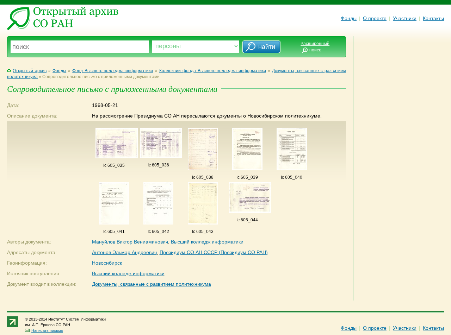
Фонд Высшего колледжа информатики (112, 70)
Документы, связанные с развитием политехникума (151, 284)
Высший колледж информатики (207, 242)
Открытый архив (30, 70)
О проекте (375, 18)
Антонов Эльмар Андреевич (124, 252)
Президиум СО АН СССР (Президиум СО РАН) (214, 252)
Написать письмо (47, 330)
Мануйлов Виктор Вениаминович (130, 242)
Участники (404, 18)
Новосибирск (107, 263)
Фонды (349, 18)
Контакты (433, 18)
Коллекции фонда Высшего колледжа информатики (212, 70)
